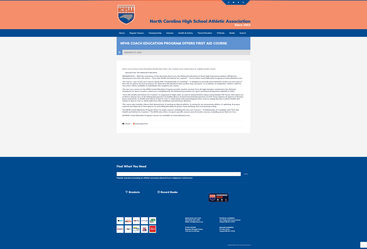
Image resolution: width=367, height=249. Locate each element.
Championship (155, 33)
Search (243, 33)
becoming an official (140, 178)
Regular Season (137, 33)
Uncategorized (141, 124)
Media (232, 33)
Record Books (169, 192)
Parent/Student (205, 33)
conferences (187, 178)
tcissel (127, 124)
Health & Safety (185, 33)
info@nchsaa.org (196, 222)
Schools (169, 33)
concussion (154, 178)
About (122, 33)
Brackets (134, 192)
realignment (176, 178)
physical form (165, 178)
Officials (221, 33)
